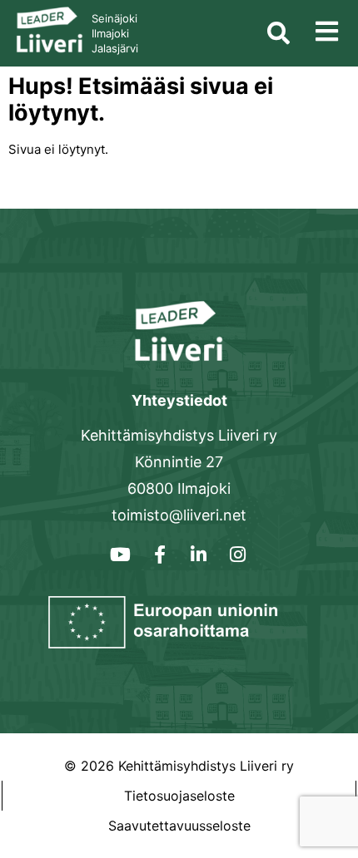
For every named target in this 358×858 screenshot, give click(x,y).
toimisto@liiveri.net (179, 515)
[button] (326, 31)
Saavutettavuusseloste (179, 825)
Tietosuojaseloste (179, 795)
